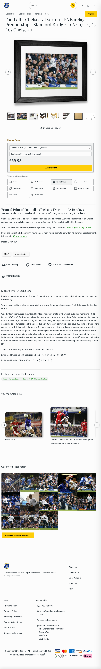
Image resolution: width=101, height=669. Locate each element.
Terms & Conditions (13, 622)
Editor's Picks (25, 14)
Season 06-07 (28, 379)
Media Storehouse (35, 654)
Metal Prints (9, 627)
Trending (38, 14)
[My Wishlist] (82, 5)
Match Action (21, 254)
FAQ (6, 600)
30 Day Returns (20, 236)
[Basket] (88, 5)
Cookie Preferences (13, 633)
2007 (6, 254)
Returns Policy (10, 611)
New (47, 14)
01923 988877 (46, 606)
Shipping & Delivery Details (79, 227)
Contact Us (41, 600)
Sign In (91, 14)
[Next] (93, 72)
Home (5, 379)
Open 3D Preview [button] (53, 128)
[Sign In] (94, 5)
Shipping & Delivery (13, 616)
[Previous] (8, 72)
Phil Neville (10, 439)
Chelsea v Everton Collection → (18, 535)
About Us (73, 567)
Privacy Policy (10, 606)
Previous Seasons (15, 379)
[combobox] (50, 5)
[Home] (15, 5)
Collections (11, 14)
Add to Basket (51, 168)
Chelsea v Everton (40, 379)
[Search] (72, 5)
